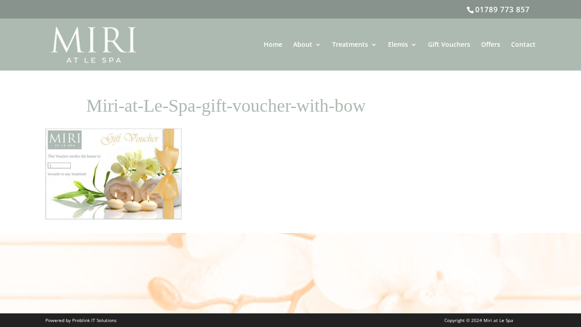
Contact (523, 45)
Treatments (350, 45)
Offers (490, 45)
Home (273, 45)
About (302, 45)
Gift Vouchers (449, 45)
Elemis (398, 45)
